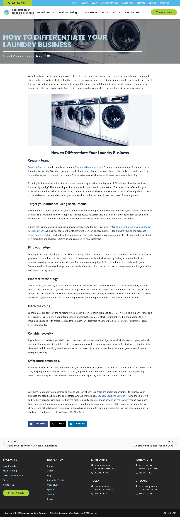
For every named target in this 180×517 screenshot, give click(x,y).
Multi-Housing (68, 12)
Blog (94, 3)
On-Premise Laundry (95, 12)
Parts (116, 12)
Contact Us (132, 12)
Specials (141, 3)
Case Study (127, 3)
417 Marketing (90, 513)
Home (74, 3)
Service (152, 3)
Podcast (164, 3)
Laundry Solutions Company (112, 395)
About (84, 3)
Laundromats (45, 12)
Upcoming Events (109, 3)
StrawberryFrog (83, 167)
